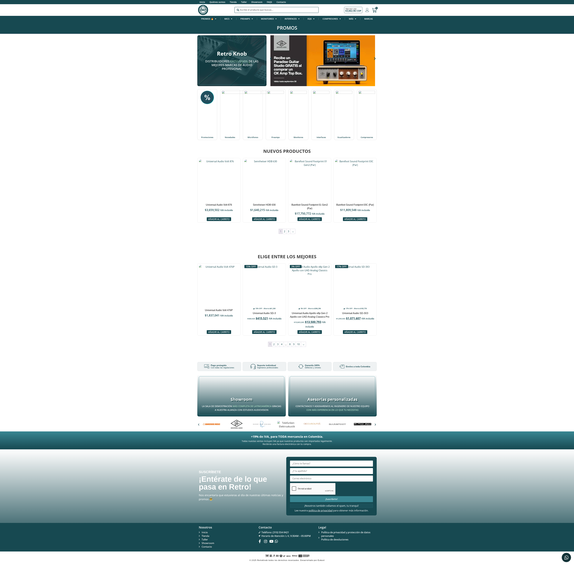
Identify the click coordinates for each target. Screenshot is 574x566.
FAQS (269, 2)
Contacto (281, 2)
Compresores (330, 18)
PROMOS (287, 28)
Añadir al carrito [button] (219, 219)
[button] (271, 58)
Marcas (368, 18)
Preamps (245, 18)
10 (298, 344)
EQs (310, 18)
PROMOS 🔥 (207, 18)
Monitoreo (267, 18)
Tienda (233, 2)
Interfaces (291, 18)
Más (351, 18)
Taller (244, 2)
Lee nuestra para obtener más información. (331, 510)
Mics (226, 18)
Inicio (202, 2)
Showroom (256, 2)
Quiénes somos (217, 2)
